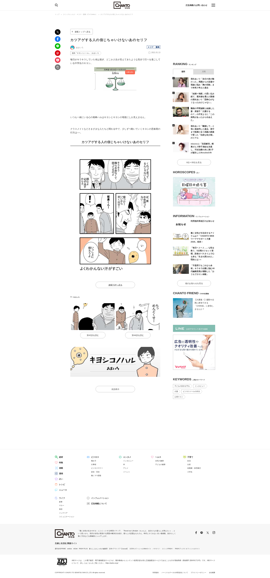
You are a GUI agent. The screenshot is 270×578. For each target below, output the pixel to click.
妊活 (189, 461)
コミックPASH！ (168, 548)
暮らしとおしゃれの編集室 (98, 548)
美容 (60, 509)
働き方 (93, 461)
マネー (61, 505)
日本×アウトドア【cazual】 (118, 548)
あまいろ (76, 297)
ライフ (62, 498)
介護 (176, 391)
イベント (126, 472)
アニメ (125, 468)
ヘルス (158, 457)
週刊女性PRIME (60, 548)
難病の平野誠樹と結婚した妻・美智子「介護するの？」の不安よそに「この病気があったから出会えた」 (202, 114)
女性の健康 (159, 461)
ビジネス (95, 457)
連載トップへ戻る (82, 32)
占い (61, 479)
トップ (57, 14)
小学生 (189, 472)
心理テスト (179, 397)
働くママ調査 (96, 476)
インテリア (63, 513)
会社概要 (212, 572)
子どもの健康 (160, 464)
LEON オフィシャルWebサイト (140, 548)
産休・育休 (95, 472)
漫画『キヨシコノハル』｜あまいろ (85, 53)
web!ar (69, 548)
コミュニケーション (66, 517)
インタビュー (200, 386)
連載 (61, 468)
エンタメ (127, 457)
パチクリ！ (156, 548)
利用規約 (156, 572)
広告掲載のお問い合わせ (196, 5)
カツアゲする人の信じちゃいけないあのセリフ (116, 14)
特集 (61, 462)
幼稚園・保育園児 (194, 468)
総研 (61, 457)
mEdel (75, 548)
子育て (190, 457)
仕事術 (93, 464)
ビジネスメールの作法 (191, 391)
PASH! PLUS (83, 548)
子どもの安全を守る (182, 386)
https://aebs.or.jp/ (111, 563)
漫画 (61, 473)
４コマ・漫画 (153, 47)
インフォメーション (100, 498)
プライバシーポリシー (198, 572)
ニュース (63, 490)
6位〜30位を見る (194, 162)
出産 (189, 464)
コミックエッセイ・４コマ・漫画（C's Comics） (80, 14)
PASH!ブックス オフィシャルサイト (187, 548)
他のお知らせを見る (194, 283)
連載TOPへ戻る (115, 285)
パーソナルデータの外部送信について (175, 572)
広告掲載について (99, 503)
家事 (60, 502)
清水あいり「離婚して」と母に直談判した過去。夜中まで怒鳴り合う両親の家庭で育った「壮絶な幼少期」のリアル (202, 132)
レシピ (62, 484)
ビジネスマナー (97, 468)
